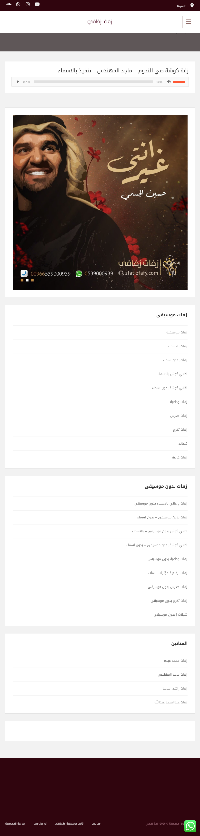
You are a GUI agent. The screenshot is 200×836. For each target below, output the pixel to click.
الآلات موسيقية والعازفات (69, 823)
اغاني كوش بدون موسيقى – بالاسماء (159, 531)
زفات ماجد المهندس (172, 674)
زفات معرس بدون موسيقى (168, 586)
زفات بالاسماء (177, 346)
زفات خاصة (179, 457)
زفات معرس (178, 415)
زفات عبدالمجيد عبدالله (170, 702)
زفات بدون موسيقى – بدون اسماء (162, 517)
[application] (100, 82)
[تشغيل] (17, 81)
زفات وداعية (178, 402)
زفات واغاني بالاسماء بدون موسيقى (161, 503)
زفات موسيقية (176, 332)
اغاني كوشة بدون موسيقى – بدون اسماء (156, 545)
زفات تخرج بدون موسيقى (169, 600)
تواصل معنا (40, 823)
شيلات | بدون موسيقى (171, 614)
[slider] (179, 81)
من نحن (96, 823)
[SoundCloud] (9, 5)
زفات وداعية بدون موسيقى (168, 559)
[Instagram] (26, 5)
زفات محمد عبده (175, 660)
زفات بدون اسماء (175, 360)
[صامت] (168, 81)
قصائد (183, 443)
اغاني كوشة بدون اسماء (170, 388)
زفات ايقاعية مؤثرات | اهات (168, 573)
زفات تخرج (180, 429)
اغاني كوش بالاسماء (172, 374)
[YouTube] (36, 5)
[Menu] (188, 22)
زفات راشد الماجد (175, 688)
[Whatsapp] (17, 5)
